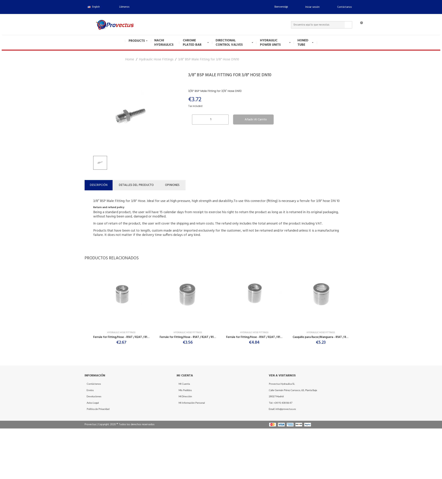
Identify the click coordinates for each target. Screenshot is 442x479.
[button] (123, 6)
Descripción (98, 185)
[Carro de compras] (360, 25)
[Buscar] (348, 24)
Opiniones (172, 185)
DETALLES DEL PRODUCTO (136, 185)
